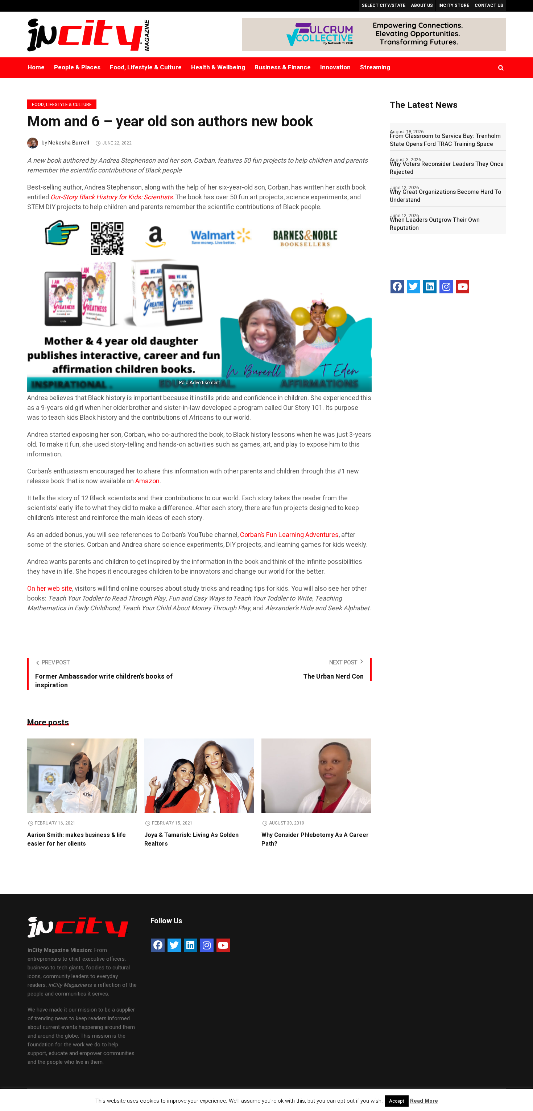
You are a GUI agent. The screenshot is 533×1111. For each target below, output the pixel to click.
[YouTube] (462, 286)
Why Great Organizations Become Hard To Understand (445, 196)
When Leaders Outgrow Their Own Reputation (435, 224)
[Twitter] (413, 286)
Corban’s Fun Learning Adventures (289, 535)
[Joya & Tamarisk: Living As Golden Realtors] (199, 775)
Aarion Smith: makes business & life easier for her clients (76, 839)
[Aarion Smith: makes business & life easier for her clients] (82, 775)
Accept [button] (396, 1101)
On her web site (49, 589)
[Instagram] (446, 286)
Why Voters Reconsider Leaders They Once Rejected (447, 168)
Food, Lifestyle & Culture (62, 104)
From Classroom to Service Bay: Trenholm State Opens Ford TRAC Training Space (445, 140)
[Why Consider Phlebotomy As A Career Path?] (316, 775)
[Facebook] (397, 286)
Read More (424, 1101)
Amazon (147, 481)
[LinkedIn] (430, 286)
